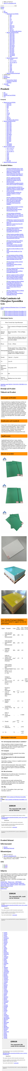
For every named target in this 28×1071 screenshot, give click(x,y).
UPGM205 (12, 55)
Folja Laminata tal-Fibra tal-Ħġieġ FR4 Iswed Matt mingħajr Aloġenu (15, 278)
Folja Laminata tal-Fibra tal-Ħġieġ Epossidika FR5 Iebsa (15, 294)
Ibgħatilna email (4, 384)
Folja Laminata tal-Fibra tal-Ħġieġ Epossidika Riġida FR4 (15, 271)
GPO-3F (12, 29)
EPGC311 (12, 44)
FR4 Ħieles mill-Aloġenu (16, 31)
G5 (10, 17)
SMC (11, 56)
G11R (11, 23)
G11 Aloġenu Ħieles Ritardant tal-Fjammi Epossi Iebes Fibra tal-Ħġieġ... (15, 287)
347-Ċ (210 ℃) (10, 148)
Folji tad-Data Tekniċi (12, 80)
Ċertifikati (9, 82)
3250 (11, 70)
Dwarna (5, 76)
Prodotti (5, 12)
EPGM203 (12, 46)
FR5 (11, 16)
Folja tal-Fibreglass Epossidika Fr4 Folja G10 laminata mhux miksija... (15, 174)
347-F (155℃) (13, 60)
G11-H (11, 21)
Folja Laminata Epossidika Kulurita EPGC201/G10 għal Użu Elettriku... (15, 183)
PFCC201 (12, 47)
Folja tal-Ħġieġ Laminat (12, 884)
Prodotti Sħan (4, 882)
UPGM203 (12, 54)
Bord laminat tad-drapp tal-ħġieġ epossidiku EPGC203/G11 (14, 231)
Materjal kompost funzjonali (13, 73)
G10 (11, 19)
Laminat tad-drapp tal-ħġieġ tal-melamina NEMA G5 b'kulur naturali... (14, 194)
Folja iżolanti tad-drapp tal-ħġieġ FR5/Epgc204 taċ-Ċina (14, 210)
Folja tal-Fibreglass (13, 883)
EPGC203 (12, 36)
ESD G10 (12, 27)
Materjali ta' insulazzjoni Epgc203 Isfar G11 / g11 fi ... (15, 224)
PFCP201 (12, 48)
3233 (11, 64)
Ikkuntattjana (7, 77)
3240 (11, 65)
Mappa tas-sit (11, 882)
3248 (11, 69)
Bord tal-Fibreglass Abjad (7, 886)
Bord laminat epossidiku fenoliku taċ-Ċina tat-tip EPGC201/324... (15, 237)
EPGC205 (12, 39)
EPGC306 (12, 40)
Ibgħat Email (4, 888)
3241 (11, 66)
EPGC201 (12, 33)
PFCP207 (12, 52)
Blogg (8, 85)
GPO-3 (11, 28)
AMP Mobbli (18, 882)
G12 (11, 24)
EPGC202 (12, 35)
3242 (11, 68)
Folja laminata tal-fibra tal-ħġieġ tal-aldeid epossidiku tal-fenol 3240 (15, 258)
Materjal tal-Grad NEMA (13, 13)
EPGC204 (12, 38)
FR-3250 (12, 72)
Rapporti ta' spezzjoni (12, 81)
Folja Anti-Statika (5, 883)
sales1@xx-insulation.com (10, 856)
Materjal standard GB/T (12, 58)
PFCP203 (12, 51)
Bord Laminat (22, 884)
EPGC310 (12, 43)
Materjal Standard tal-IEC (13, 32)
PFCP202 (12, 50)
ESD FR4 (12, 25)
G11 (11, 20)
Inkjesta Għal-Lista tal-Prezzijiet (8, 878)
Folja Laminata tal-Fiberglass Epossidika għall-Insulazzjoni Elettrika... (13, 203)
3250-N (11, 59)
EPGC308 (12, 42)
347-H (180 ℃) (13, 62)
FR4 (11, 15)
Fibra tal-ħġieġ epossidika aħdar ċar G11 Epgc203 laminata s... (15, 216)
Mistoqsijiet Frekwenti (9, 848)
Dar (4, 11)
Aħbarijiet (6, 84)
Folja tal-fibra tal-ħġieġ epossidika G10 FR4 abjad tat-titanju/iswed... (15, 245)
